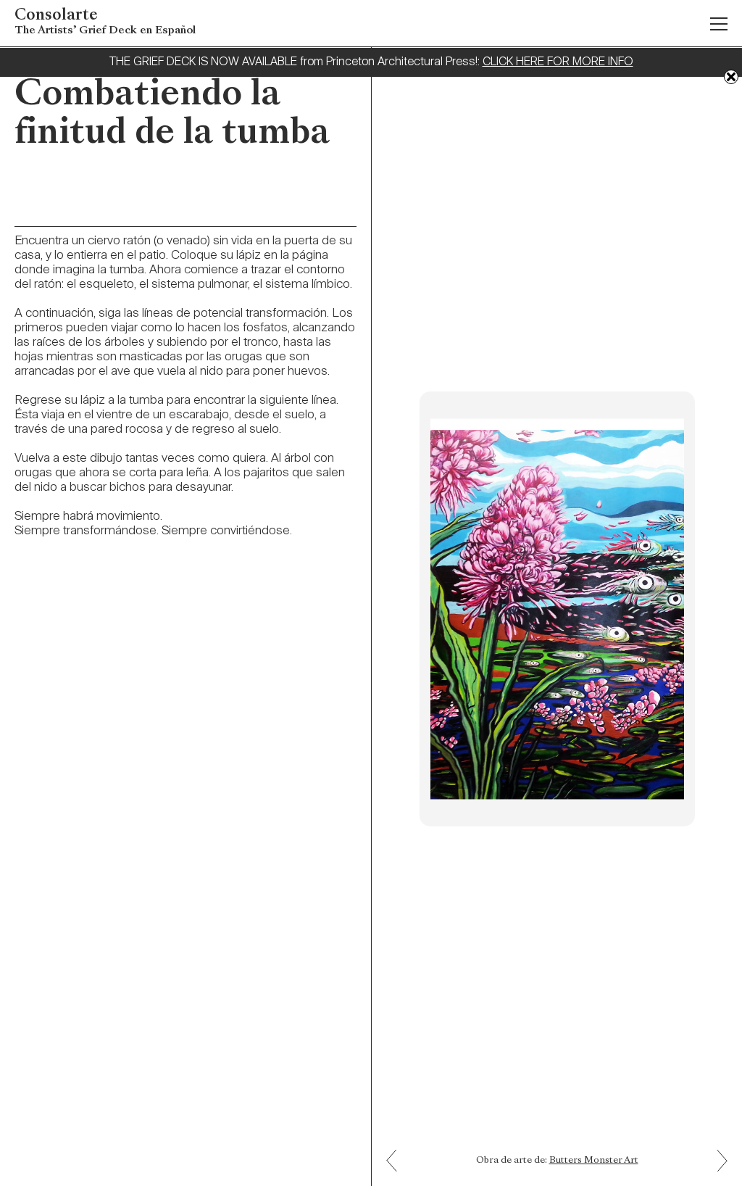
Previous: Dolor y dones (717, 1171)
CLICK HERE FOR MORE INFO (558, 62)
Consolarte (105, 22)
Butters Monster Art (593, 1160)
